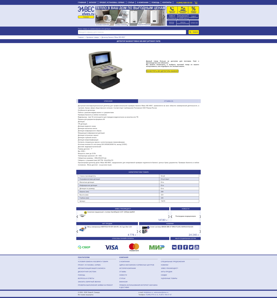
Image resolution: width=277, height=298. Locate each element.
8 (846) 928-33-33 (184, 3)
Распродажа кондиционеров (186, 216)
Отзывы (122, 272)
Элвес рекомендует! (169, 268)
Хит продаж (107, 223)
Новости (185, 209)
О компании (142, 2)
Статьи (131, 2)
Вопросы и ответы (86, 278)
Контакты (167, 2)
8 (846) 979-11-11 (152, 295)
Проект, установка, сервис (112, 2)
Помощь (155, 2)
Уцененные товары (169, 278)
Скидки (164, 275)
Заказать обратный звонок (89, 282)
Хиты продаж (166, 272)
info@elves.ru (148, 292)
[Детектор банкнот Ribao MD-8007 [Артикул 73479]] (104, 71)
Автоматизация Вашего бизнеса (91, 268)
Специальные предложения (173, 261)
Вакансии (123, 282)
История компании (127, 268)
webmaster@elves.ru (161, 292)
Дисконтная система (87, 272)
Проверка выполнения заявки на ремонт (95, 285)
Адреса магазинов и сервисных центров (136, 265)
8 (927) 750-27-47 (165, 295)
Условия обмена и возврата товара (93, 261)
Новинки (170, 223)
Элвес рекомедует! (123, 209)
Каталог (93, 2)
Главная (82, 2)
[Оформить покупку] (196, 2)
